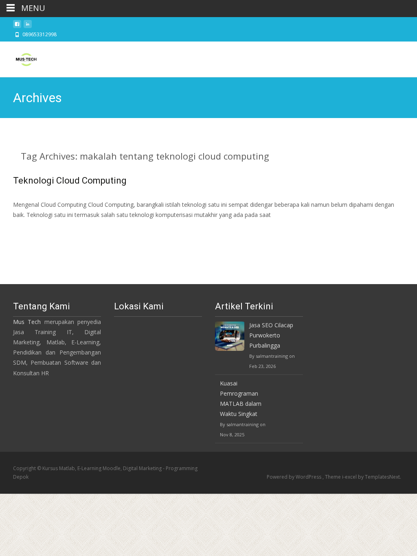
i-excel (350, 476)
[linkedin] (28, 26)
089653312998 (39, 34)
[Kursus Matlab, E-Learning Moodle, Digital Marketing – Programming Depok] (19, 58)
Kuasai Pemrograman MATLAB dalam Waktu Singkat (240, 398)
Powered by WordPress (295, 476)
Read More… (31, 230)
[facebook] (17, 26)
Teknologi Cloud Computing (70, 180)
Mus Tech (27, 322)
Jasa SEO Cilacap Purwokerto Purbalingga (271, 335)
